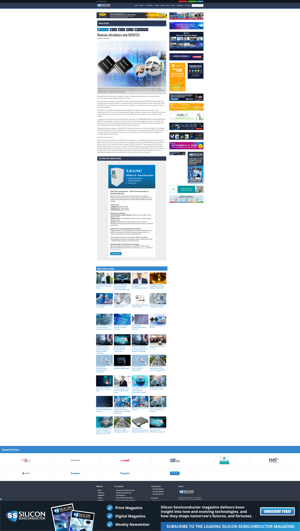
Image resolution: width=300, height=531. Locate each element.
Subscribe (180, 5)
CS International (158, 489)
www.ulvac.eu (142, 247)
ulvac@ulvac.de (116, 249)
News (141, 5)
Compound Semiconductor (125, 490)
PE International (158, 494)
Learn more (116, 253)
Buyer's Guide (165, 5)
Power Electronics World (124, 498)
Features (101, 493)
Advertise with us (192, 1)
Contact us (200, 1)
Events (173, 5)
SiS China (187, 5)
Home (136, 5)
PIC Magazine (120, 495)
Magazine (149, 5)
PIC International (158, 491)
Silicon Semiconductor (123, 493)
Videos (157, 5)
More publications (183, 1)
